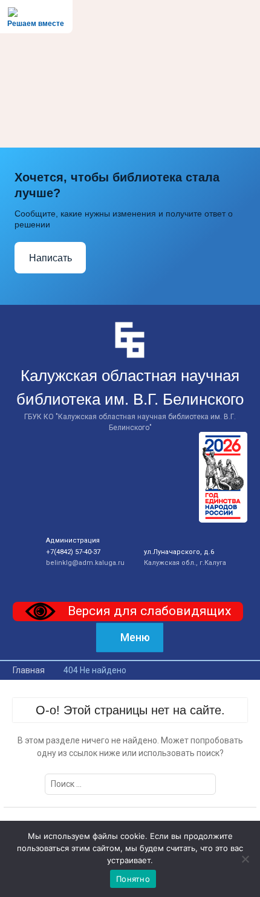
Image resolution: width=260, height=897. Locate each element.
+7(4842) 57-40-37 (73, 552)
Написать (50, 258)
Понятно (133, 879)
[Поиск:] (130, 784)
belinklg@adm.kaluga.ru (85, 563)
